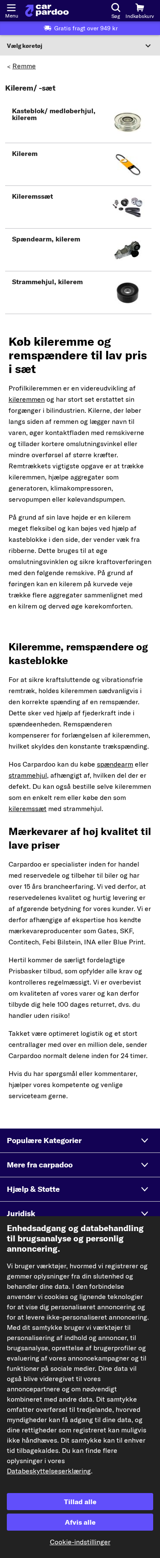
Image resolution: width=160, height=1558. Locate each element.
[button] (78, 121)
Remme (24, 66)
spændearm (115, 764)
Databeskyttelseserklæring (49, 1471)
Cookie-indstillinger (80, 1541)
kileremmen (27, 399)
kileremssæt (28, 808)
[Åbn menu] (11, 7)
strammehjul (28, 775)
